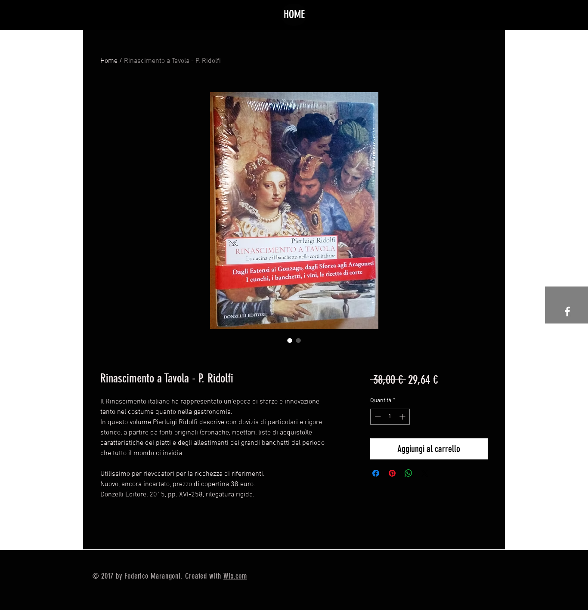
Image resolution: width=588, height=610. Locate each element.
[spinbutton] (390, 416)
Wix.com (235, 576)
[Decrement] (376, 416)
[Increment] (403, 416)
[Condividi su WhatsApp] (408, 473)
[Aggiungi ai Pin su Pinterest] (392, 473)
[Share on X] (425, 473)
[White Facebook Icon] (567, 311)
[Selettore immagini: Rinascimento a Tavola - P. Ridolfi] (289, 340)
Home (109, 61)
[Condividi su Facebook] (376, 473)
